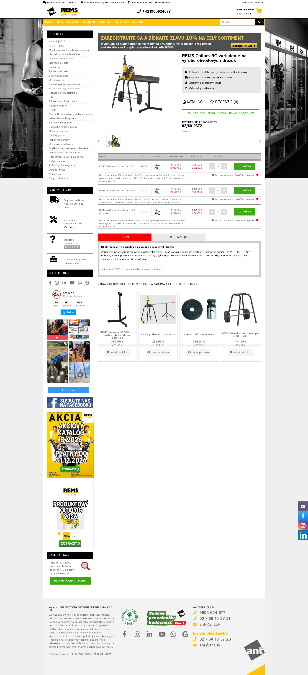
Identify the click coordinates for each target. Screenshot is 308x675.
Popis (125, 237)
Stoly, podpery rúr (59, 178)
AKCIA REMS (56, 45)
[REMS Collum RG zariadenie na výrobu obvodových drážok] (137, 85)
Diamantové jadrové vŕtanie (64, 84)
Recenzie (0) (226, 102)
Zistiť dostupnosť (244, 175)
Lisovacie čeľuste (58, 62)
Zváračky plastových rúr (62, 165)
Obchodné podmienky (97, 22)
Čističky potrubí (57, 135)
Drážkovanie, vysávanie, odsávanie (69, 148)
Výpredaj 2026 (57, 41)
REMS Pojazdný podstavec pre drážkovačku (241, 335)
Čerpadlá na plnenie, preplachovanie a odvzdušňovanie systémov (71, 116)
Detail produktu (119, 352)
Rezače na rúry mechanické (64, 88)
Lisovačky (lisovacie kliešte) (64, 54)
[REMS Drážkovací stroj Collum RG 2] (157, 190)
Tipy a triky (121, 22)
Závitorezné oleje (58, 75)
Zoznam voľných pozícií (70, 581)
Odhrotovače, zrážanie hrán (64, 152)
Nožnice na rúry (58, 105)
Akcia (60, 22)
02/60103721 (193, 126)
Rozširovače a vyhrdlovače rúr (66, 156)
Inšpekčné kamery (59, 139)
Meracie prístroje (58, 131)
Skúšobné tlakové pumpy (63, 126)
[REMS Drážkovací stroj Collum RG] (157, 166)
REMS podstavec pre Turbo (158, 334)
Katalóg (194, 102)
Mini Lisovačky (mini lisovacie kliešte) (70, 50)
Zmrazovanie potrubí (60, 122)
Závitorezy (55, 67)
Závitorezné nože (58, 71)
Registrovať (247, 2)
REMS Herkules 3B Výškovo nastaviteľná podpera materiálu (117, 335)
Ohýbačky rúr (56, 79)
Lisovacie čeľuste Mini (61, 58)
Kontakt (137, 22)
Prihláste (194, 72)
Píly (51, 97)
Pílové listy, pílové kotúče (63, 101)
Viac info (69, 227)
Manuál (186, 131)
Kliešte (52, 109)
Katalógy (73, 22)
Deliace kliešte (57, 169)
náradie (53, 622)
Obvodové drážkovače (61, 144)
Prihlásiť (259, 2)
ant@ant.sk (209, 625)
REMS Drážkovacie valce (199, 334)
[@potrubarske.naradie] (56, 294)
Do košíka (245, 166)
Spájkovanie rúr (57, 161)
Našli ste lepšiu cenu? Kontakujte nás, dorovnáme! (220, 113)
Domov (48, 22)
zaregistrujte (218, 72)
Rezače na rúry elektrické (63, 92)
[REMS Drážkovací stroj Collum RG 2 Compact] (157, 211)
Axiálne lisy (55, 173)
